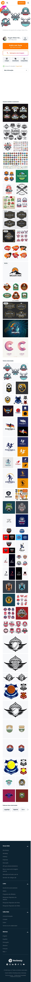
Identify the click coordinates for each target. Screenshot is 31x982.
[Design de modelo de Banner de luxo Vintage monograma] (9, 285)
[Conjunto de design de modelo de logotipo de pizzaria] (9, 239)
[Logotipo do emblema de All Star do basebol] (9, 252)
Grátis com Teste (15, 46)
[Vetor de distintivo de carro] (9, 212)
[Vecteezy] (2, 3)
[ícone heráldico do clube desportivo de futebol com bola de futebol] (9, 817)
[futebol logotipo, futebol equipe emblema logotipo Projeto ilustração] (8, 550)
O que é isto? (19, 66)
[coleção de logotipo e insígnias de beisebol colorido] (9, 298)
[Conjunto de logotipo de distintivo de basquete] (9, 186)
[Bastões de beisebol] (9, 226)
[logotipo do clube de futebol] (8, 487)
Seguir (25, 39)
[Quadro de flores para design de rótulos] (15, 373)
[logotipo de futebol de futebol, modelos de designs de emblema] (8, 593)
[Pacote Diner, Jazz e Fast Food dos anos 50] (15, 315)
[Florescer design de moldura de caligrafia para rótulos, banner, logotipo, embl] (15, 269)
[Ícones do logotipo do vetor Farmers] (15, 355)
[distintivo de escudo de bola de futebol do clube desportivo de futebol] (9, 830)
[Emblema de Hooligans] (15, 112)
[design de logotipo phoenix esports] (15, 391)
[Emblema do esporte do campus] (15, 435)
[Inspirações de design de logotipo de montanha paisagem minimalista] (15, 334)
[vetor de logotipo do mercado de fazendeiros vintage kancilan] (9, 199)
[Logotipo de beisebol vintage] (8, 145)
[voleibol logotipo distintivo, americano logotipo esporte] (9, 738)
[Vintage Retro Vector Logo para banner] (10, 156)
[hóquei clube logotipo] (9, 711)
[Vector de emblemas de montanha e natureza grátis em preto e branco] (15, 131)
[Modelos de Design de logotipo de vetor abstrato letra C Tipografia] (15, 410)
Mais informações (8, 69)
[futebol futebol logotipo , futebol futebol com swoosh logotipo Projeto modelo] (10, 561)
